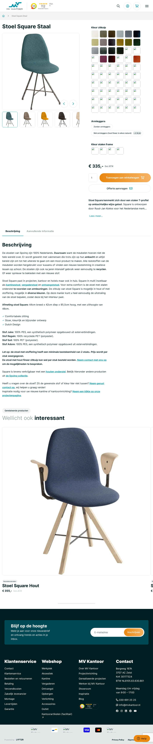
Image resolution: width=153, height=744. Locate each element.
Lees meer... (96, 215)
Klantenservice (12, 673)
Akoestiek (47, 673)
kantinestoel (13, 284)
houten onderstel (56, 371)
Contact (9, 668)
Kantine (46, 678)
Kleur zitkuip (98, 27)
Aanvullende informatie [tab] (40, 231)
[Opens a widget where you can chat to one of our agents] (142, 739)
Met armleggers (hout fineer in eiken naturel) (117, 133)
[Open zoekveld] (118, 6)
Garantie (9, 708)
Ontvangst (47, 688)
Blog (81, 698)
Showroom (85, 688)
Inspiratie (84, 693)
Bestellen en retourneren (18, 678)
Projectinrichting (88, 673)
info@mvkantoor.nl (129, 704)
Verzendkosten (12, 688)
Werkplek (47, 668)
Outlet (45, 708)
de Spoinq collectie (16, 375)
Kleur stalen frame (102, 144)
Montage (9, 698)
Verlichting (48, 698)
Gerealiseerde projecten (92, 678)
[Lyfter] (19, 739)
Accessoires (48, 703)
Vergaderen (48, 683)
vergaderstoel (30, 284)
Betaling (9, 683)
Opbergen (47, 693)
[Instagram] (122, 710)
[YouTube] (136, 710)
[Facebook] (118, 710)
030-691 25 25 (127, 699)
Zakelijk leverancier (15, 693)
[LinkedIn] (126, 710)
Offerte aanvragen (117, 188)
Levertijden (10, 703)
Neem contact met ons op (92, 359)
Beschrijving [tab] (13, 231)
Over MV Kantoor (88, 668)
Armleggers (98, 121)
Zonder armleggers (102, 127)
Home (7, 16)
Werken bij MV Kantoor (92, 683)
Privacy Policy (118, 740)
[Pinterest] (131, 710)
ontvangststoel (50, 284)
